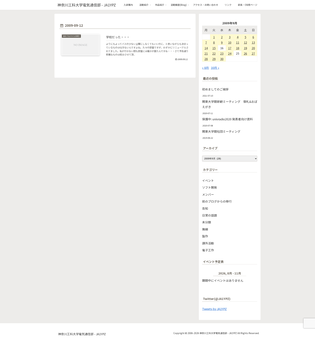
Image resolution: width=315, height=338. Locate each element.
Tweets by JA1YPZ (214, 309)
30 (221, 59)
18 (237, 48)
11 (237, 42)
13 (253, 42)
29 (214, 59)
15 (214, 48)
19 (245, 48)
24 (229, 53)
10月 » (215, 67)
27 (253, 53)
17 (229, 48)
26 (245, 53)
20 (253, 48)
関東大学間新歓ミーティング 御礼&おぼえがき (229, 104)
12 (245, 42)
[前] (207, 274)
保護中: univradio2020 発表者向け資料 (227, 119)
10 (229, 42)
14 (206, 48)
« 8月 (205, 67)
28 (206, 59)
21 (206, 53)
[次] (251, 274)
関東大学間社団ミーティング (221, 131)
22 (214, 53)
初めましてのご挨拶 (215, 89)
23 (221, 53)
